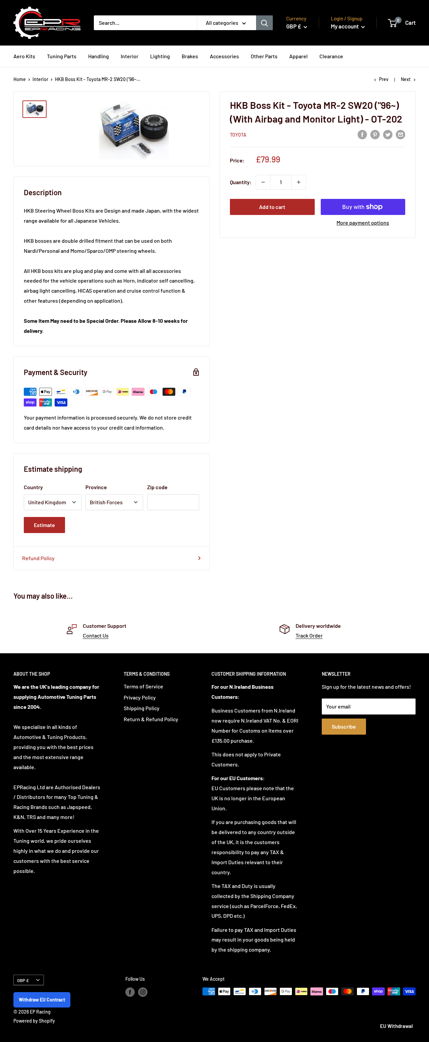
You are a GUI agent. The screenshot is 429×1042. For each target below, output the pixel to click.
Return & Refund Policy (151, 719)
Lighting (160, 56)
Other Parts (264, 56)
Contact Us (96, 635)
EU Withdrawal (396, 1026)
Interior (129, 56)
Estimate (44, 525)
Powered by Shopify (34, 1021)
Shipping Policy (142, 708)
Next (406, 79)
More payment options (362, 222)
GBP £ (23, 980)
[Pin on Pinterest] (375, 134)
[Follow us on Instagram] (142, 992)
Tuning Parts (61, 56)
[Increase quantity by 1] (299, 182)
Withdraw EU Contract (42, 999)
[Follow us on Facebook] (130, 992)
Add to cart (272, 207)
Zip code (157, 487)
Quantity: (241, 182)
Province (96, 487)
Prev (383, 79)
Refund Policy (38, 558)
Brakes (190, 56)
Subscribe (344, 726)
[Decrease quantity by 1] (263, 182)
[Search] (264, 22)
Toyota (238, 135)
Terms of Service (143, 686)
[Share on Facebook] (362, 134)
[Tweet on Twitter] (387, 134)
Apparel (298, 56)
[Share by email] (400, 134)
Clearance (331, 56)
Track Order (309, 635)
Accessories (224, 56)
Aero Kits (24, 56)
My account (345, 26)
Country (33, 487)
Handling (98, 56)
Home (19, 79)
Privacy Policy (140, 697)
